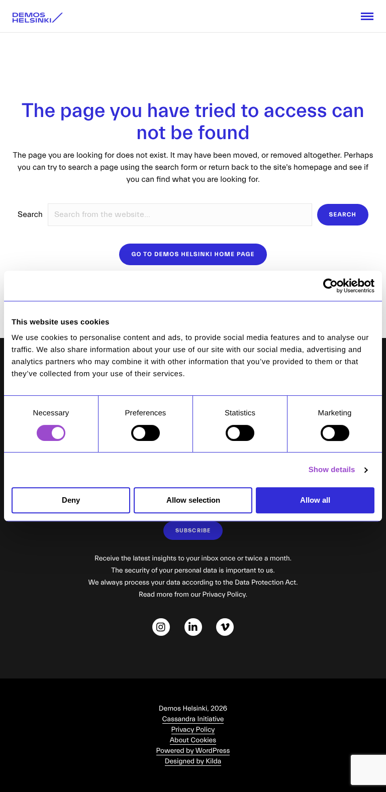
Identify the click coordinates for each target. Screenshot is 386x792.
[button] (342, 214)
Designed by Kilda (193, 761)
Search (30, 214)
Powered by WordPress (193, 751)
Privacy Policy (193, 730)
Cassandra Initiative (193, 719)
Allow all (315, 500)
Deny (71, 500)
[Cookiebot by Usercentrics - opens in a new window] (330, 285)
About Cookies (193, 740)
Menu (367, 16)
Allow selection (193, 500)
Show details (332, 470)
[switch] (145, 433)
